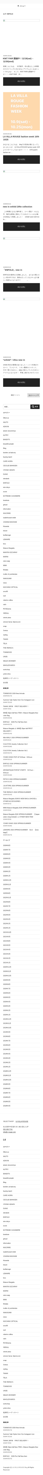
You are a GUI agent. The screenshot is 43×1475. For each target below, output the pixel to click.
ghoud (5, 505)
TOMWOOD (7, 652)
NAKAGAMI (7, 578)
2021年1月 (6, 962)
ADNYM (6, 426)
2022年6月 (6, 910)
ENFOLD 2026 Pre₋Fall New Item (15, 722)
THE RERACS (8, 648)
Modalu (5, 570)
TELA (5, 643)
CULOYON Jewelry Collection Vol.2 (15, 744)
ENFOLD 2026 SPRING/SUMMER (15, 763)
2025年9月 (6, 889)
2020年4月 (6, 1002)
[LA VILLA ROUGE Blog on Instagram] (4, 1140)
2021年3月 (6, 954)
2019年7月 (6, 1041)
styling (5, 635)
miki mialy (6, 561)
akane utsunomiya (9, 431)
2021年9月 (6, 936)
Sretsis (5, 630)
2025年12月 (7, 880)
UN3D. (5, 656)
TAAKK (5, 639)
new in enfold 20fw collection (17, 206)
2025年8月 (6, 893)
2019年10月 (7, 1028)
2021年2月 (6, 958)
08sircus (6, 418)
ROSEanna (7, 609)
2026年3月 (6, 867)
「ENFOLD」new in (12, 270)
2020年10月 (7, 976)
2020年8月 (6, 984)
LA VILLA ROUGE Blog (20, 1467)
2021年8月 (6, 941)
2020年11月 (7, 971)
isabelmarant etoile (9, 518)
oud (4, 596)
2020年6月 (6, 993)
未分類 (5, 682)
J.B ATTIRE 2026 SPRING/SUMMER (16, 786)
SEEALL (6, 613)
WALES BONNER (9, 661)
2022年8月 (6, 902)
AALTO (5, 422)
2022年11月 (7, 897)
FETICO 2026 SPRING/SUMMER (15, 779)
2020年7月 (6, 988)
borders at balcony (9, 452)
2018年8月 (6, 1088)
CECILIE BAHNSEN (10, 466)
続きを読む (22, 83)
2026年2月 (6, 871)
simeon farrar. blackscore (11, 622)
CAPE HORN (8, 461)
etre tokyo (6, 487)
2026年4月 (6, 863)
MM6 (5, 565)
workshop (6, 669)
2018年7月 (6, 1093)
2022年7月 (6, 906)
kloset (5, 531)
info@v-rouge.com (9, 1132)
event (5, 492)
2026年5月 (6, 858)
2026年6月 (6, 854)
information (7, 509)
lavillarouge (7, 535)
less (4, 544)
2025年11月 (7, 884)
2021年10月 (7, 932)
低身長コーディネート (11, 678)
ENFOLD (6, 483)
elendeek (6, 478)
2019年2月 (6, 1062)
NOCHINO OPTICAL (10, 587)
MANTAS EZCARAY (10, 552)
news (5, 583)
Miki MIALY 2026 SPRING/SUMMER (16, 737)
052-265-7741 (8, 1129)
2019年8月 (6, 1036)
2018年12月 (7, 1071)
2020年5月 (6, 997)
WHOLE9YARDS (9, 665)
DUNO (5, 474)
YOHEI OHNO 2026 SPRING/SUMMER (17, 823)
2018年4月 (6, 1106)
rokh (4, 604)
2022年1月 (6, 928)
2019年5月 (6, 1049)
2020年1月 (6, 1015)
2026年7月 (6, 850)
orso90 (5, 591)
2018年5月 (6, 1101)
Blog (4, 448)
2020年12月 (7, 967)
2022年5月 (6, 915)
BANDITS (6, 439)
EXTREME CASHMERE (11, 496)
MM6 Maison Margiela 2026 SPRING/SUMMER (19, 808)
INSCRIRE (7, 513)
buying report (7, 457)
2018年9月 (6, 1084)
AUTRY (5, 435)
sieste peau (7, 617)
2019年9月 (6, 1032)
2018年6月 (6, 1097)
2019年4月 (6, 1054)
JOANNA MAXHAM (10, 522)
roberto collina (8, 600)
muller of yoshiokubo (10, 574)
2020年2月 (6, 1010)
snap (4, 626)
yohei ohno (7, 674)
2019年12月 (7, 1019)
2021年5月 (6, 945)
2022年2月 (6, 923)
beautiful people (8, 444)
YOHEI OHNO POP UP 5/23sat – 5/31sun (17, 757)
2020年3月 (6, 1006)
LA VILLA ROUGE (22, 1121)
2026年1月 (6, 876)
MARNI (5, 557)
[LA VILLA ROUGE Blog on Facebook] (5, 1140)
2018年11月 (7, 1075)
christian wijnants (9, 470)
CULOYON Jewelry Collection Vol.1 (15, 750)
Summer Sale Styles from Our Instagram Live (18, 700)
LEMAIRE (6, 539)
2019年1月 (6, 1067)
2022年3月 (6, 919)
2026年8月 (6, 845)
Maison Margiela (8, 548)
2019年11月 (7, 1023)
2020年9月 (6, 980)
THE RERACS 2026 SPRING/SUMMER (17, 792)
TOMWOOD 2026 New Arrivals (14, 693)
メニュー (23, 6)
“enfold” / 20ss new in (14, 360)
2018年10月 (7, 1080)
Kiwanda (6, 526)
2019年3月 (6, 1058)
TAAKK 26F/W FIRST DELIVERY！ (16, 706)
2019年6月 (6, 1045)
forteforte (6, 500)
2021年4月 (6, 949)
